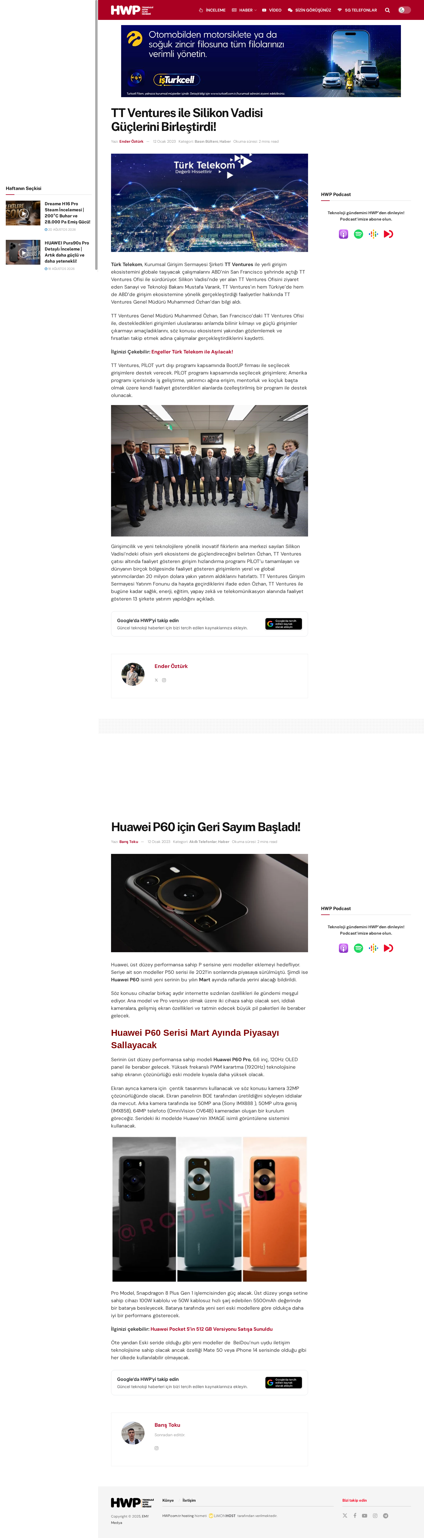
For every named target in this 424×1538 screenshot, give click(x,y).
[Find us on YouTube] (364, 1516)
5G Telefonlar (361, 10)
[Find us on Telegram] (385, 1516)
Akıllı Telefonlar (203, 841)
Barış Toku (128, 841)
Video (275, 10)
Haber (246, 10)
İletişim (189, 1500)
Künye (168, 1500)
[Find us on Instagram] (375, 1516)
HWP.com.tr (171, 1515)
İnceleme (216, 10)
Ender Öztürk (131, 141)
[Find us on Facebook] (354, 1516)
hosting (188, 1515)
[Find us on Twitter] (345, 1515)
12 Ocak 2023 (164, 141)
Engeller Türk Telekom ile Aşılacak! (192, 352)
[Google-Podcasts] (373, 233)
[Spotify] (358, 233)
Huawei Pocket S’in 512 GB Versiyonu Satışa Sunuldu (212, 1329)
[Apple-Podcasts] (343, 233)
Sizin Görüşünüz (313, 10)
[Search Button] (387, 10)
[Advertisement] (49, 91)
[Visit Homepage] (132, 10)
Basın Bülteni (206, 141)
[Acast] (388, 233)
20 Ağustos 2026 (61, 229)
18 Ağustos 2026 (61, 269)
